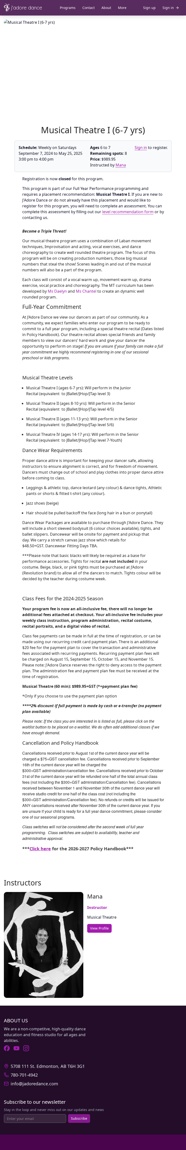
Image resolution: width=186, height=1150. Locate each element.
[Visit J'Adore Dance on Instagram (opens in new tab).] (26, 1048)
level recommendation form (128, 211)
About (106, 7)
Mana (121, 165)
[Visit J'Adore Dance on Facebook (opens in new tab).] (7, 1048)
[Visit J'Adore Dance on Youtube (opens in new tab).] (16, 1048)
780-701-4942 (24, 1075)
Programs (68, 7)
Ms (51, 291)
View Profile (99, 928)
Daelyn (60, 291)
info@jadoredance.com (34, 1084)
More (122, 7)
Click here (40, 849)
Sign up (149, 7)
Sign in (141, 147)
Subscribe (79, 1118)
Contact (88, 7)
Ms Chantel (86, 291)
